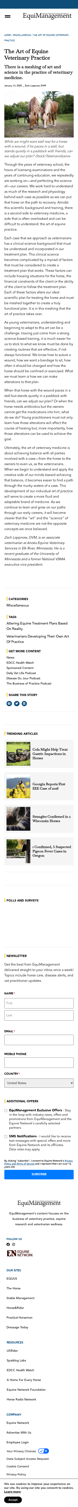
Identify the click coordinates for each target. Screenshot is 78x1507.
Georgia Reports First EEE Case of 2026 (48, 786)
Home (7, 35)
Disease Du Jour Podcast (23, 678)
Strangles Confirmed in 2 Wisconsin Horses (51, 818)
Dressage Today (17, 1327)
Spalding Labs (16, 1360)
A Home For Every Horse (24, 1380)
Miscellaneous (22, 35)
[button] (9, 703)
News (10, 657)
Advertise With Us (18, 1432)
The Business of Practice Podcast (28, 683)
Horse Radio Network (21, 1399)
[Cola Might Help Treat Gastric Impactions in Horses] (18, 754)
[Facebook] (8, 1244)
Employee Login (17, 1442)
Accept (13, 1500)
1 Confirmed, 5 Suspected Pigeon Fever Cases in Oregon (51, 851)
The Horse (13, 1288)
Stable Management (20, 1298)
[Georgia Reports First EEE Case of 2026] (18, 786)
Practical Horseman (19, 1317)
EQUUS (11, 1278)
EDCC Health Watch (20, 662)
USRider (12, 1350)
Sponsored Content (20, 668)
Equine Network (17, 1423)
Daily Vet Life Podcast (21, 673)
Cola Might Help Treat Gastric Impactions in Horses (50, 753)
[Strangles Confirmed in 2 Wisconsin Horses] (18, 819)
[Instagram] (13, 1244)
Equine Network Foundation (26, 1389)
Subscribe (39, 1174)
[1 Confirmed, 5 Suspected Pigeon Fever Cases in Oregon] (18, 851)
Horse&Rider (15, 1308)
